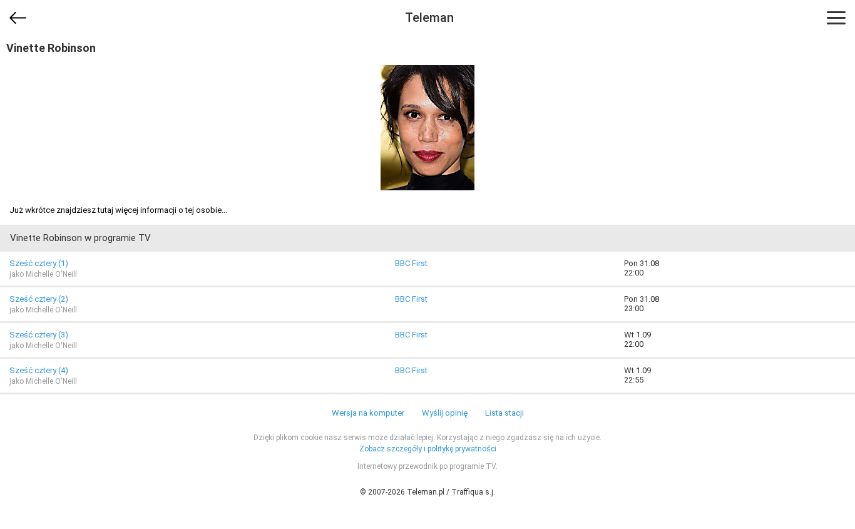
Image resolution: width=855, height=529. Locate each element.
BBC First (411, 263)
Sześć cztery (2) (38, 299)
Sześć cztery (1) (38, 263)
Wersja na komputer (368, 413)
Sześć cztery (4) (38, 370)
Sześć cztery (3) (38, 334)
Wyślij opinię (445, 413)
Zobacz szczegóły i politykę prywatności (427, 448)
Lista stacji (504, 413)
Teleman (429, 17)
